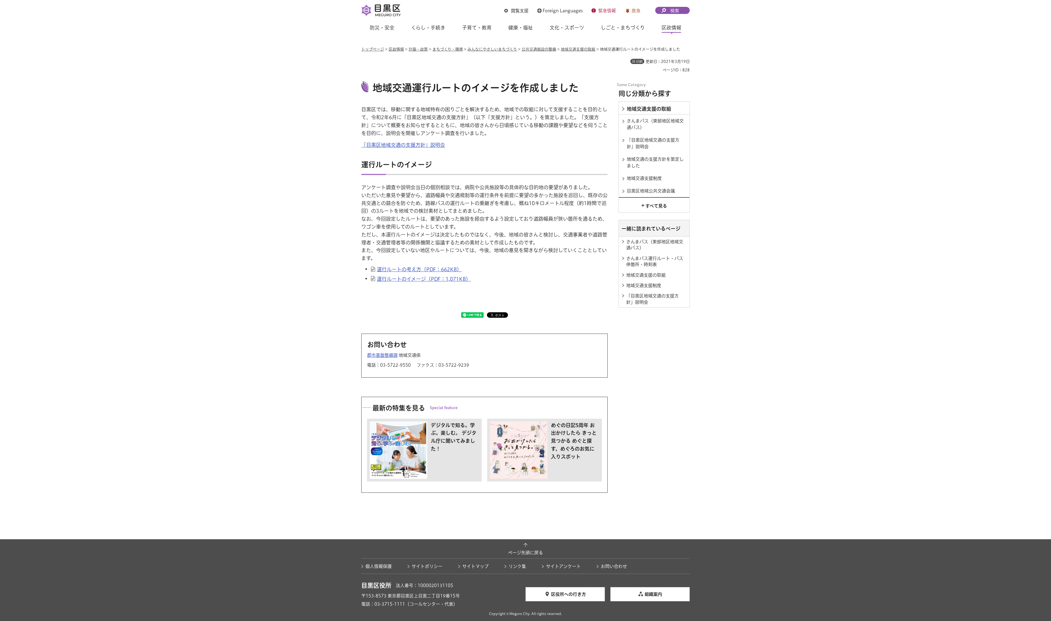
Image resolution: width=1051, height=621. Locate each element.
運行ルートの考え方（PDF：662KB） (419, 269)
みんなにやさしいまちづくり (492, 49)
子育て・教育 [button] (477, 27)
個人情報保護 (378, 566)
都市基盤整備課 (382, 355)
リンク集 (517, 566)
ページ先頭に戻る (525, 552)
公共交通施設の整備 (539, 49)
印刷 (639, 61)
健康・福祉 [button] (520, 27)
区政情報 (396, 49)
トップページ (372, 49)
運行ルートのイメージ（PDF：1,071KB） (424, 278)
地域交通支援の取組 (578, 49)
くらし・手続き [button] (428, 27)
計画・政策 (418, 49)
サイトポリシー (427, 566)
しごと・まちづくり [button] (623, 27)
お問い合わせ (614, 566)
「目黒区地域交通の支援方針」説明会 (403, 144)
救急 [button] (636, 10)
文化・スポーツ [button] (567, 27)
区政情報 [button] (671, 27)
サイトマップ (475, 566)
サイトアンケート (563, 566)
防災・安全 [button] (382, 27)
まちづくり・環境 (447, 49)
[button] (516, 10)
